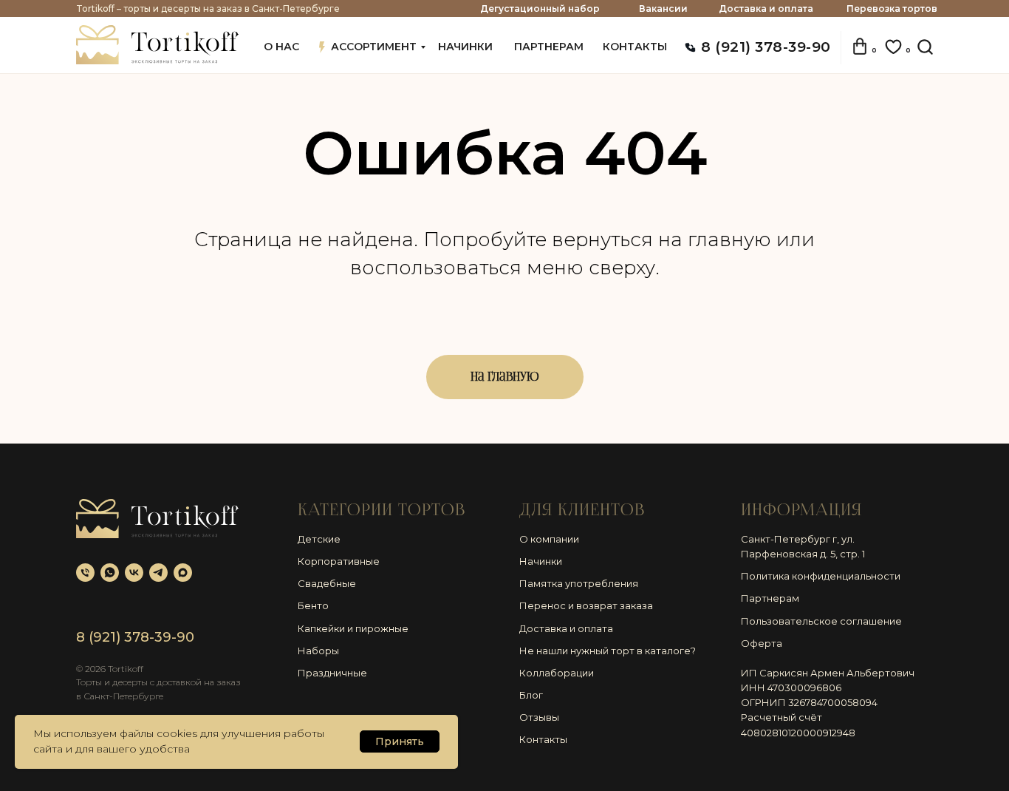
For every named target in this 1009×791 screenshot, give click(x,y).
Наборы (318, 650)
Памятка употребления (578, 583)
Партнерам (770, 598)
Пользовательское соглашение (821, 621)
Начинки (540, 561)
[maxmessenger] (183, 572)
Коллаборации (556, 673)
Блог (531, 695)
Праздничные (332, 673)
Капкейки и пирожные (353, 628)
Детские (319, 539)
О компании (549, 539)
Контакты (543, 739)
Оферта (761, 643)
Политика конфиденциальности (820, 576)
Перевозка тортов (891, 8)
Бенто (313, 605)
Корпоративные (339, 561)
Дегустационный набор (540, 8)
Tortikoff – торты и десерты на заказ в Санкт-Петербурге (208, 8)
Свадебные (327, 583)
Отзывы (539, 717)
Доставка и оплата (766, 8)
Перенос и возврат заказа (586, 605)
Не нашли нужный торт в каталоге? (607, 650)
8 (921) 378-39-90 (766, 46)
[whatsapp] (109, 572)
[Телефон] (85, 572)
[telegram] (158, 572)
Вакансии (663, 8)
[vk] (134, 572)
